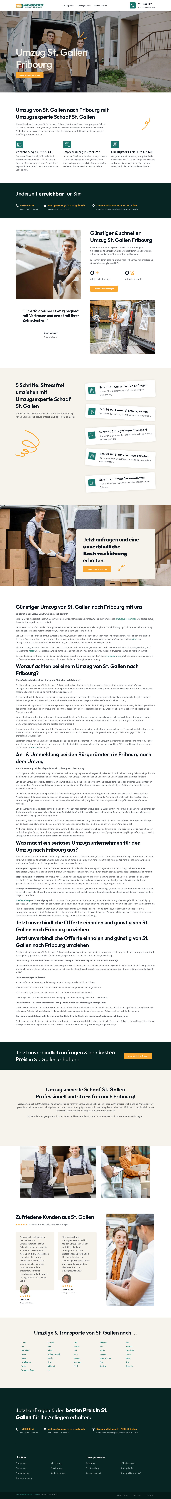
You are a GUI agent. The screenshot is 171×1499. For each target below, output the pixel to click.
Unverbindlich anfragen (29, 75)
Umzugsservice (84, 6)
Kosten (32, 651)
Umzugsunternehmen (125, 619)
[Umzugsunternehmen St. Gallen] (30, 5)
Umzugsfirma (68, 6)
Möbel (134, 639)
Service (34, 747)
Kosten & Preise (100, 6)
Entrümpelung (23, 900)
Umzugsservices (96, 1457)
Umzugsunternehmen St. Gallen (28, 1494)
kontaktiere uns (113, 656)
